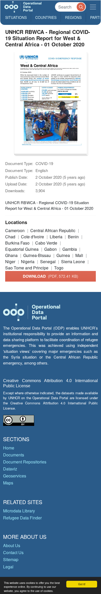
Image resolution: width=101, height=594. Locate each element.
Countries (45, 17)
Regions (73, 17)
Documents (13, 455)
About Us (11, 545)
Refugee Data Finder (22, 518)
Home (8, 448)
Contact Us (13, 552)
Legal (8, 567)
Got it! (81, 584)
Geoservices (14, 476)
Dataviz (10, 469)
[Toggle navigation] (93, 7)
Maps (8, 483)
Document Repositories (24, 462)
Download (50, 276)
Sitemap (10, 559)
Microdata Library (19, 511)
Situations (16, 17)
